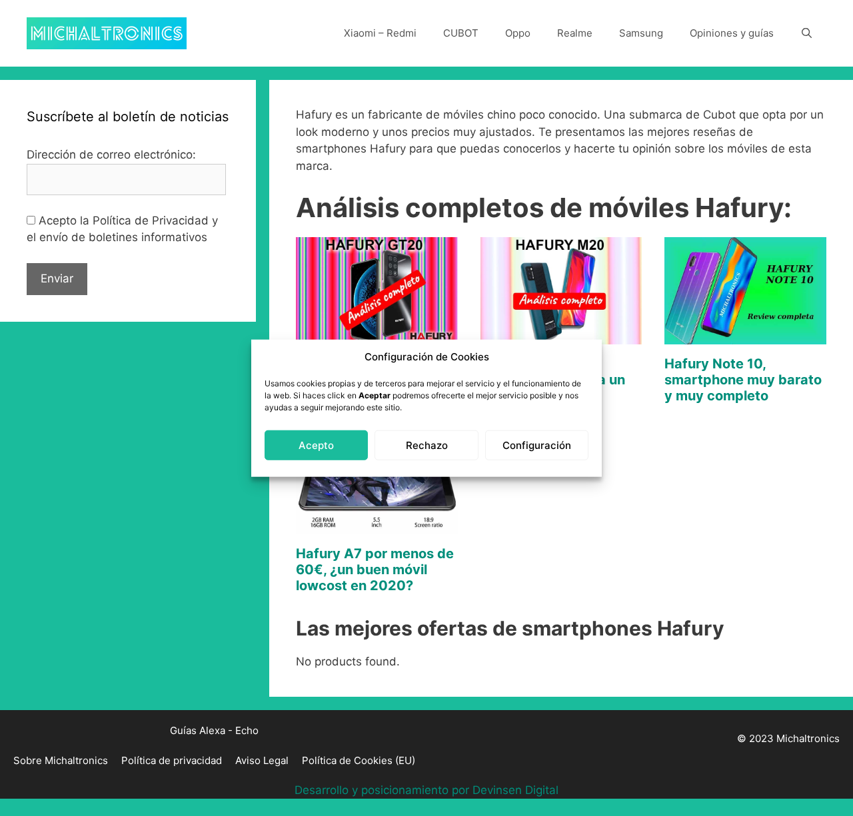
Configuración (536, 444)
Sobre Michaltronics (60, 760)
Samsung (641, 33)
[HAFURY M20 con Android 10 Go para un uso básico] (561, 335)
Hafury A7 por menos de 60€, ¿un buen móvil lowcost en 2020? (375, 570)
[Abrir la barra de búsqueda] (806, 33)
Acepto (316, 444)
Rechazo (427, 444)
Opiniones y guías (732, 33)
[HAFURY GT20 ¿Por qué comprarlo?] (377, 335)
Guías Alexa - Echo (214, 730)
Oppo (517, 33)
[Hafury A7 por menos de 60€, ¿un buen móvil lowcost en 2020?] (377, 525)
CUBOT (460, 33)
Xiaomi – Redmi (380, 33)
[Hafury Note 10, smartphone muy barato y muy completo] (745, 335)
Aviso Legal (262, 760)
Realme (574, 33)
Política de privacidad (171, 760)
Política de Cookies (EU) (358, 760)
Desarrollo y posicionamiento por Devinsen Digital (426, 790)
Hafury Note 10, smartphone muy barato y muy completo (743, 380)
